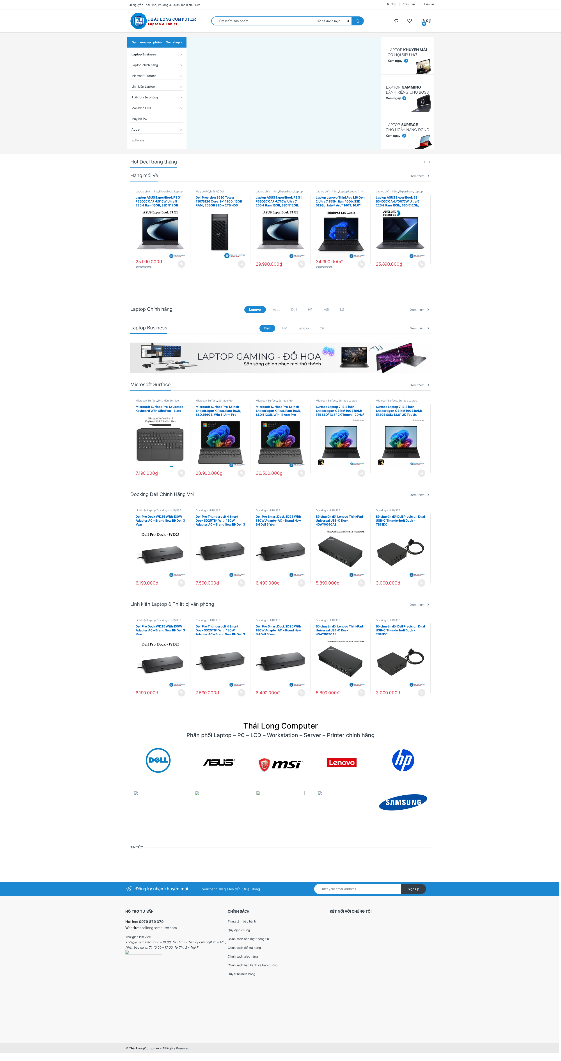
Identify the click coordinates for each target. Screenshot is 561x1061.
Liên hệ (429, 4)
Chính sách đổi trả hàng (244, 947)
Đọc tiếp (241, 264)
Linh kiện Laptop (143, 86)
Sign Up (413, 889)
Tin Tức (391, 4)
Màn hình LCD (141, 108)
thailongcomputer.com (158, 928)
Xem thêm (417, 176)
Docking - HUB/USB (169, 510)
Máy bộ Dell (217, 191)
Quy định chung (239, 930)
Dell (294, 309)
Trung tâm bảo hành (242, 921)
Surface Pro (225, 400)
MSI (326, 309)
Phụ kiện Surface (168, 400)
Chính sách (410, 4)
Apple (135, 129)
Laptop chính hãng (144, 65)
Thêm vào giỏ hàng (181, 264)
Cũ (322, 328)
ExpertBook (166, 191)
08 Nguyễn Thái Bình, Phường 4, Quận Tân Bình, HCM (164, 5)
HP (310, 309)
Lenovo (255, 309)
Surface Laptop (347, 400)
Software (137, 140)
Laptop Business (143, 54)
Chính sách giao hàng (243, 956)
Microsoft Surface (143, 76)
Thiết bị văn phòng (144, 97)
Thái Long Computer (144, 1048)
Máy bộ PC (139, 119)
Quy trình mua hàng (241, 974)
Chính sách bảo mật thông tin (248, 939)
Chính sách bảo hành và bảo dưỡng (253, 965)
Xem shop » (174, 42)
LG (342, 309)
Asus (276, 309)
